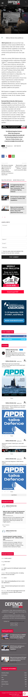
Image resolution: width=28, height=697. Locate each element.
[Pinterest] (9, 156)
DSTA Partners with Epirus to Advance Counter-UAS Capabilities (18, 198)
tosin (2, 578)
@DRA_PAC (19, 361)
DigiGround (16, 694)
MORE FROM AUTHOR (18, 180)
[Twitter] (6, 156)
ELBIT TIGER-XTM (17, 145)
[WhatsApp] (13, 156)
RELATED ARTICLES (6, 180)
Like (24, 336)
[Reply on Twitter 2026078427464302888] (2, 436)
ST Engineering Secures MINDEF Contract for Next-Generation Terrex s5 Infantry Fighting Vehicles (17, 188)
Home (2, 5)
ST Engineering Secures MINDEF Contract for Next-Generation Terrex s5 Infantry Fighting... (18, 636)
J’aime (5, 575)
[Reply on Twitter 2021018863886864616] (2, 492)
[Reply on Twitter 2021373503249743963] (2, 454)
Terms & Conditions (16, 695)
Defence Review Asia (11, 361)
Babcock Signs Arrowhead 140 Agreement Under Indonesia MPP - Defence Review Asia (14, 513)
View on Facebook (5, 525)
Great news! (7, 558)
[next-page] (5, 217)
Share (4, 526)
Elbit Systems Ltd (9, 145)
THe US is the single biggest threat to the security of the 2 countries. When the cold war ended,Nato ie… (13, 589)
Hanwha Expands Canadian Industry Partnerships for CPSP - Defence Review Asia (13, 538)
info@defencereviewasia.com (17, 621)
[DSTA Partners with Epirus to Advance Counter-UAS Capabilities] (5, 197)
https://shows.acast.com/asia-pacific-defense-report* (13, 407)
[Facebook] (2, 156)
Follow (23, 339)
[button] (2, 3)
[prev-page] (2, 217)
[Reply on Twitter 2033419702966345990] (2, 398)
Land (6, 5)
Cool (4, 562)
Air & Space (4, 199)
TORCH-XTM (4, 147)
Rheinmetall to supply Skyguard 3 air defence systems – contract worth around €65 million (20, 168)
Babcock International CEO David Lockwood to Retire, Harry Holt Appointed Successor (18, 659)
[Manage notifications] (24, 694)
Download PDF (12, 292)
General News (4, 210)
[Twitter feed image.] (14, 382)
